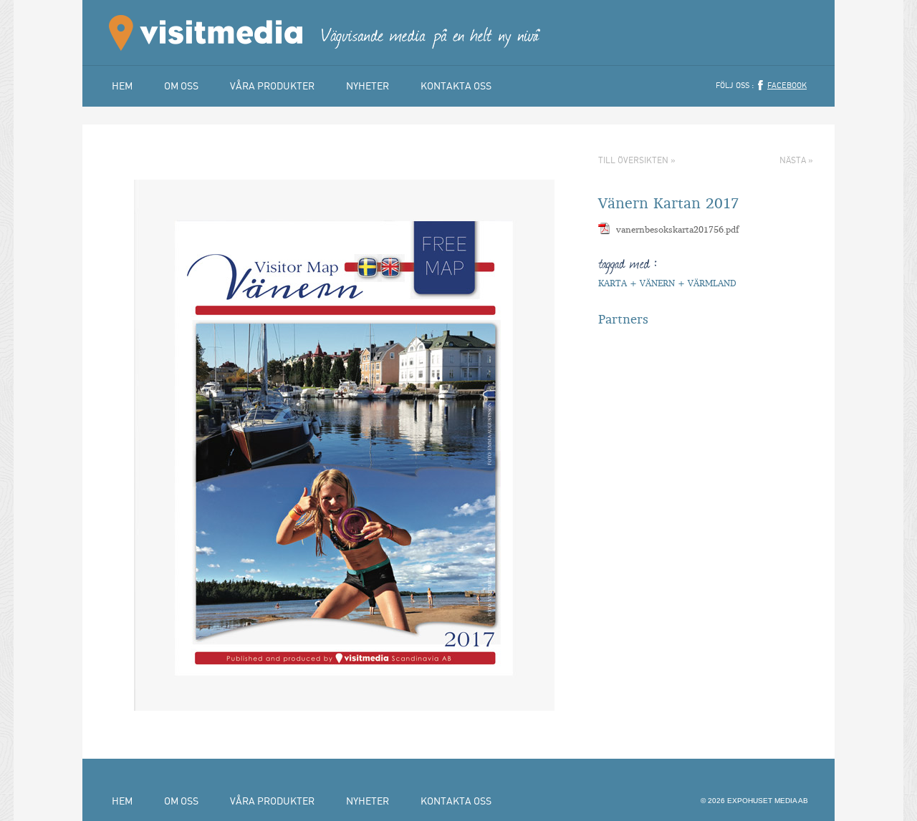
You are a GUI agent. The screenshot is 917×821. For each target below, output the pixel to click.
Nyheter (367, 85)
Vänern (657, 283)
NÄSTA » (796, 160)
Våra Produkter (272, 85)
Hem (122, 85)
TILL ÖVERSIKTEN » (637, 160)
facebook (787, 85)
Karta (612, 283)
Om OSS (181, 85)
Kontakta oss (456, 85)
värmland (712, 283)
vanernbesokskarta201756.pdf (677, 229)
